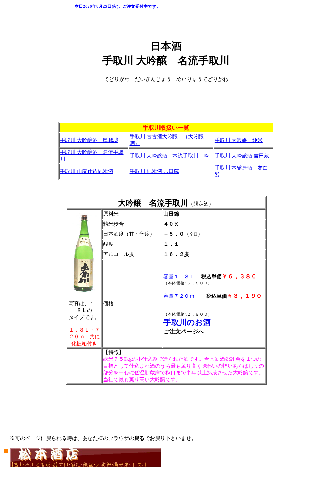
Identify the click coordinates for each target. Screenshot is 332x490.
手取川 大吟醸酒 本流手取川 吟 (169, 155)
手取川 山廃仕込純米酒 (86, 171)
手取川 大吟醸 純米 (239, 140)
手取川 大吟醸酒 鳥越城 (89, 140)
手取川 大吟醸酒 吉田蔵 (242, 155)
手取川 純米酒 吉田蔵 (154, 171)
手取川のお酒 (187, 322)
